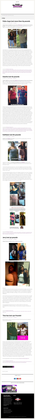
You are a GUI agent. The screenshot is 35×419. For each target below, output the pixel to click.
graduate (26, 233)
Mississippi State (21, 129)
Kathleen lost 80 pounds (12, 135)
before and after (29, 232)
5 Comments (13, 136)
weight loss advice (18, 130)
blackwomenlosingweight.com (24, 358)
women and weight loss (20, 131)
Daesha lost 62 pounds (11, 77)
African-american (18, 232)
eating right (18, 311)
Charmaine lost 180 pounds (8, 411)
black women (21, 70)
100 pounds (7, 232)
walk (7, 362)
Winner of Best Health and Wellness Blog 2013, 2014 (18, 403)
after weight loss (24, 232)
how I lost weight (5, 71)
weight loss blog (10, 72)
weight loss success (15, 362)
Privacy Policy (5, 405)
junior (6, 129)
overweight (25, 129)
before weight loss (8, 70)
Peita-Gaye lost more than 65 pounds (16, 21)
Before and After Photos (9, 231)
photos (4, 362)
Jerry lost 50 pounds (10, 237)
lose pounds (9, 129)
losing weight (10, 71)
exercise (29, 361)
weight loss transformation (22, 362)
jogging (4, 129)
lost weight (16, 129)
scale (28, 129)
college (24, 70)
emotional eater (25, 361)
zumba (25, 131)
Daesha (16, 80)
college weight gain (29, 70)
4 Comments (15, 239)
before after (8, 311)
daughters (23, 233)
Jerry (16, 241)
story (5, 362)
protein (13, 71)
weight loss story (26, 72)
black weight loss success (15, 70)
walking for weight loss (11, 130)
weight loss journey (20, 72)
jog (30, 361)
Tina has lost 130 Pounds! (12, 315)
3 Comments (14, 78)
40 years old (11, 232)
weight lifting (16, 71)
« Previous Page (5, 367)
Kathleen (9, 138)
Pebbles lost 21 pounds (7, 409)
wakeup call (6, 130)
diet (18, 361)
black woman (13, 361)
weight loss (20, 71)
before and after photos (6, 233)
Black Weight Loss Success (17, 6)
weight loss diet (15, 72)
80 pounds (14, 232)
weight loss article (25, 71)
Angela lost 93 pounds (7, 412)
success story (29, 311)
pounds (26, 311)
